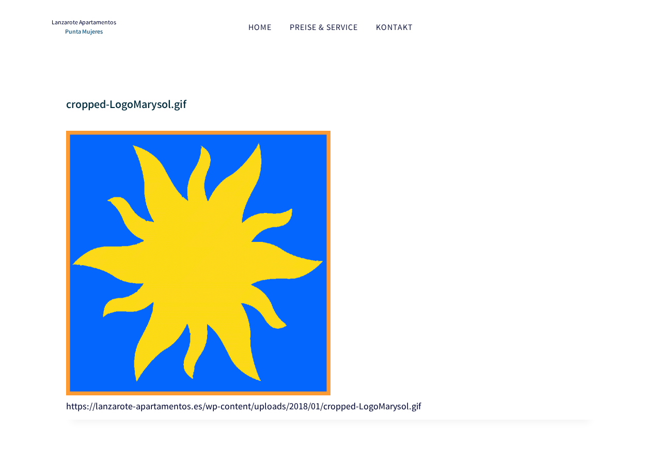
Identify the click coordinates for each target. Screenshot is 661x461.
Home (260, 28)
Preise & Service (324, 28)
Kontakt (394, 28)
